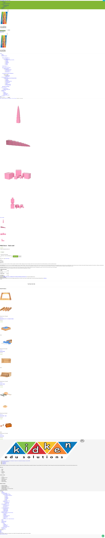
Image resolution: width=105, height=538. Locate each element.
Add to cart (15, 256)
